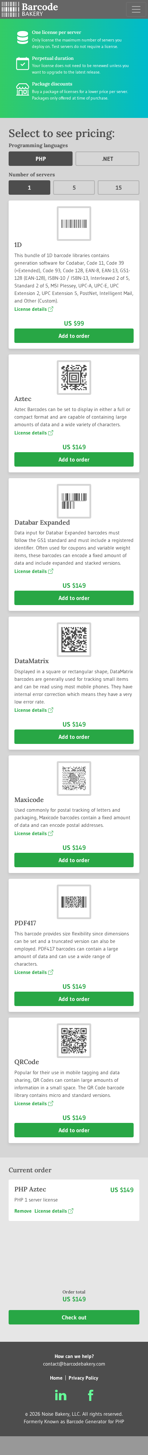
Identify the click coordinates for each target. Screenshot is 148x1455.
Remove (23, 1211)
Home (56, 1378)
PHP (41, 158)
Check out (74, 1317)
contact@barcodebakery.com (74, 1364)
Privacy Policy (83, 1378)
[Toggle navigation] (136, 9)
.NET (107, 158)
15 (119, 187)
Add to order (74, 335)
